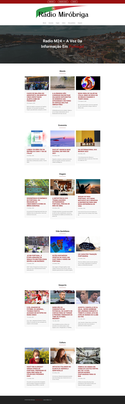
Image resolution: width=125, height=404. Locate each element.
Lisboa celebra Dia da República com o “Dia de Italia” (36, 151)
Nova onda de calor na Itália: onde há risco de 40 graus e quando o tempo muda (88, 96)
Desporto (80, 23)
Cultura (63, 23)
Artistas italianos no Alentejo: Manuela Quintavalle (61, 368)
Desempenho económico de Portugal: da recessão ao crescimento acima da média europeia (37, 202)
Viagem (57, 23)
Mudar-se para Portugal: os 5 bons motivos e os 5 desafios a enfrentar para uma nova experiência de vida (88, 201)
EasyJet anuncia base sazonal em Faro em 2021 (61, 151)
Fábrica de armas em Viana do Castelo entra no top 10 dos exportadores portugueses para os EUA (88, 371)
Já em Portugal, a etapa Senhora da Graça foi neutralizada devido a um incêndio (37, 258)
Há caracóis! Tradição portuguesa (87, 255)
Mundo (44, 23)
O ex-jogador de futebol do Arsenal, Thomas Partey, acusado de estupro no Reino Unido (36, 311)
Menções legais (63, 1)
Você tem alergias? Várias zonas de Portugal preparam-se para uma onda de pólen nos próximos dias (36, 371)
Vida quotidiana (71, 23)
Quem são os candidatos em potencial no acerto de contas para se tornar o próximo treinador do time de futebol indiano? (62, 313)
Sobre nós (51, 1)
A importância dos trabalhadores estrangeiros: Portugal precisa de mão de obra (61, 202)
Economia (51, 23)
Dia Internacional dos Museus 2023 (87, 150)
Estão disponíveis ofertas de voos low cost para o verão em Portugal (61, 258)
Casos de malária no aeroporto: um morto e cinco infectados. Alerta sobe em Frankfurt (36, 97)
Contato (74, 1)
